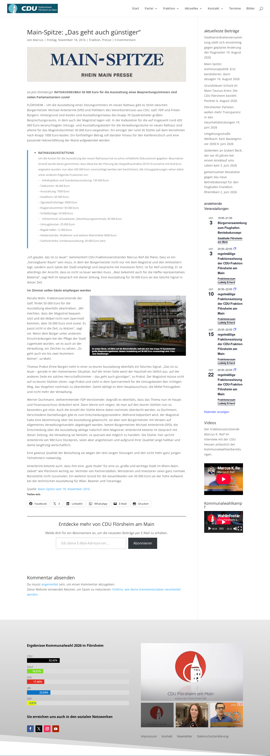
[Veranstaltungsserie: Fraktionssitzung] (234, 248)
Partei (149, 8)
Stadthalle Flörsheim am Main (230, 240)
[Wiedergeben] (210, 528)
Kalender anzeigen (216, 412)
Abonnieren (142, 543)
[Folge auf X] (38, 728)
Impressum (149, 736)
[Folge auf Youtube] (55, 728)
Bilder (250, 8)
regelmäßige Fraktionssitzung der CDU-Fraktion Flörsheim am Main (230, 263)
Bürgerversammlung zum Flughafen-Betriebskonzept (232, 227)
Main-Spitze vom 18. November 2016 (64, 489)
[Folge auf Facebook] (30, 728)
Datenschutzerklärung (212, 736)
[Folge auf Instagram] (47, 728)
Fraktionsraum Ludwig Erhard (226, 280)
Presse (106, 40)
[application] (223, 522)
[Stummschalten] (235, 528)
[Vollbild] (240, 528)
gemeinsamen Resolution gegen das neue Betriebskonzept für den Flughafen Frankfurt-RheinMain (222, 182)
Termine (235, 8)
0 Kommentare (125, 40)
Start (135, 8)
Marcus (38, 40)
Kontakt (213, 8)
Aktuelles (191, 8)
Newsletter (184, 736)
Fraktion (169, 8)
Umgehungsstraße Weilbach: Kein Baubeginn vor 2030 (223, 139)
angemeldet (49, 584)
